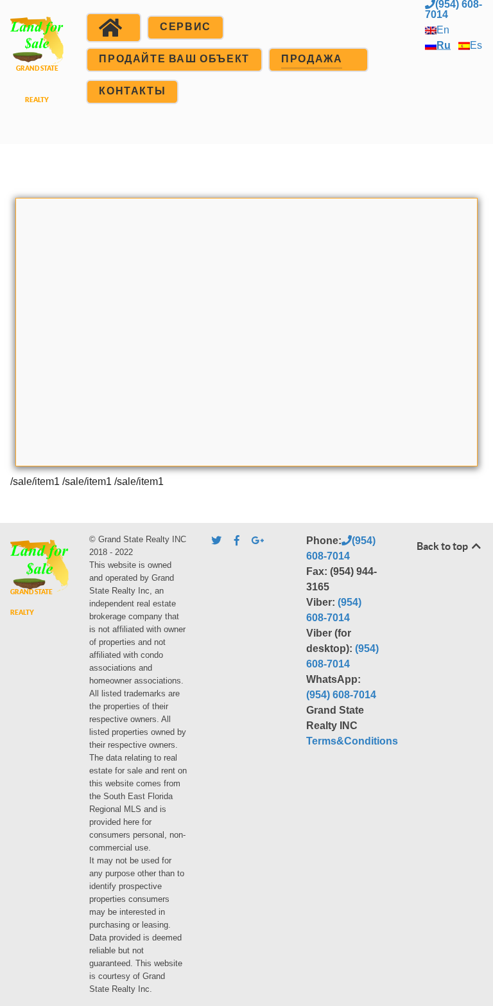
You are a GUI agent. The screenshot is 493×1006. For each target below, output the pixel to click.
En (443, 29)
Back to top (443, 546)
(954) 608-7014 (341, 694)
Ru (444, 45)
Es (476, 45)
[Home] (113, 27)
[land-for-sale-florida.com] (37, 70)
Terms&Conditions (352, 741)
